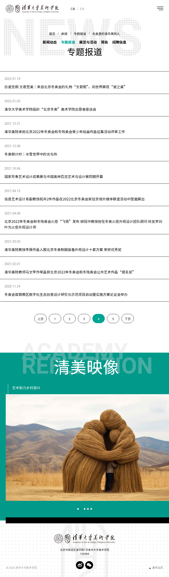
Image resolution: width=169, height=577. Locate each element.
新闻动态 (50, 42)
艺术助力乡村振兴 (26, 388)
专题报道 (80, 34)
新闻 (64, 34)
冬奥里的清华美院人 (106, 34)
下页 (128, 319)
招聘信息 (119, 42)
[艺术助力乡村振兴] (87, 447)
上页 (40, 319)
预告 (104, 42)
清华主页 (157, 567)
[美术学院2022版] (29, 9)
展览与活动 (88, 42)
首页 (52, 34)
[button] (78, 509)
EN (82, 9)
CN (73, 9)
